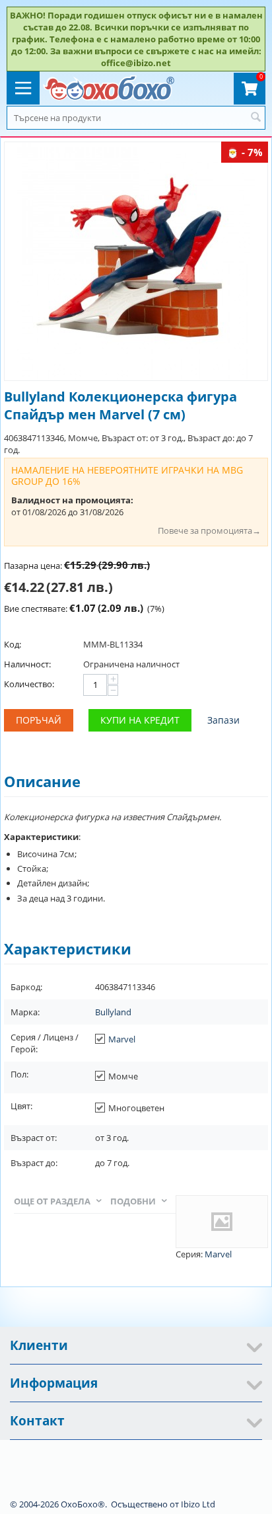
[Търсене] (255, 117)
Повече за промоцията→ (209, 530)
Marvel (121, 1039)
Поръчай (38, 720)
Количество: (29, 684)
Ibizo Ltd (198, 1504)
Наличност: (27, 664)
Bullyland (113, 1012)
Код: (12, 644)
